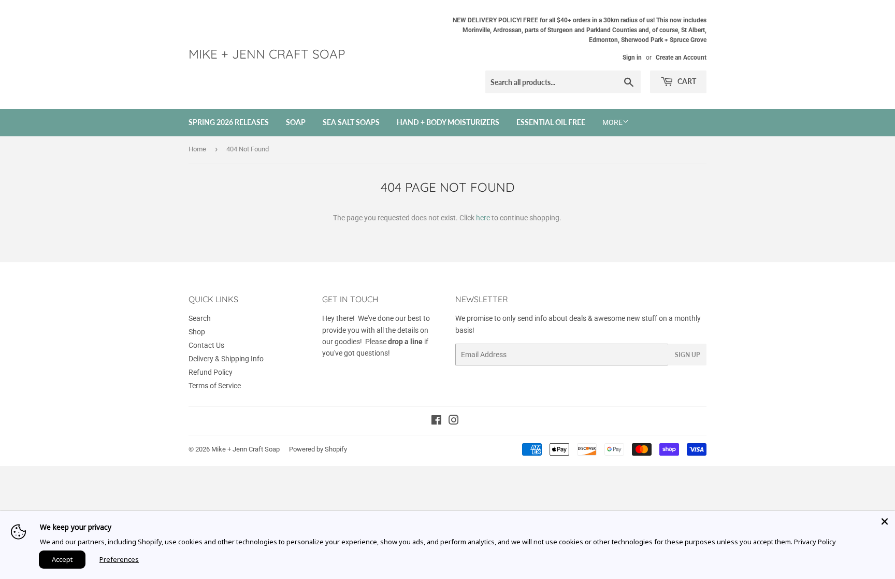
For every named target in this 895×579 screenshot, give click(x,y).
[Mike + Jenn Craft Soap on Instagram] (454, 421)
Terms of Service (215, 386)
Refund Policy (211, 372)
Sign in (632, 57)
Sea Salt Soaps (351, 122)
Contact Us (206, 345)
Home (197, 149)
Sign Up (687, 355)
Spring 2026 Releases (229, 122)
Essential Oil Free (550, 122)
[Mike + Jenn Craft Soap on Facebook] (436, 421)
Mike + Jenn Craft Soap (267, 54)
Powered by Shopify (318, 449)
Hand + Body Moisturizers (448, 122)
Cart (686, 81)
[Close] (884, 521)
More (612, 122)
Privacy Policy (815, 541)
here (483, 218)
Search (200, 318)
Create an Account (681, 57)
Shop (197, 332)
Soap (296, 122)
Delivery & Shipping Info (226, 359)
